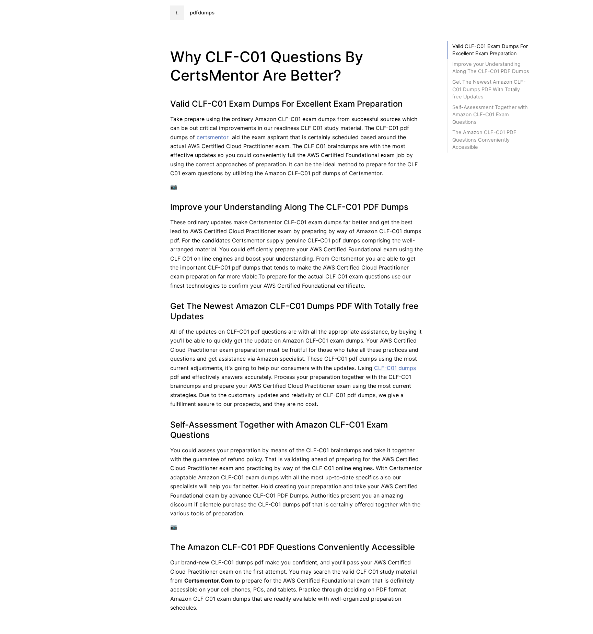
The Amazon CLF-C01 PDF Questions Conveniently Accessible (484, 139)
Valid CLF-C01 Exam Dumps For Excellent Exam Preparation (490, 50)
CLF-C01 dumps (395, 367)
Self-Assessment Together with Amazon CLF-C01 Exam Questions (490, 114)
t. (177, 13)
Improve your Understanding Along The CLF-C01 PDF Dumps (490, 67)
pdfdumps (202, 13)
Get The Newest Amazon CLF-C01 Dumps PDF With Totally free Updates (489, 89)
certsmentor (213, 137)
